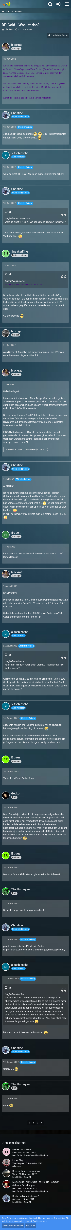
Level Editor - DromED (22, 1177)
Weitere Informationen (13, 1226)
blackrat (9, 29)
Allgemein (16, 1166)
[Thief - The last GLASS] (6, 4)
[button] (66, 4)
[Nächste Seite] (41, 1123)
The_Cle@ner (18, 1163)
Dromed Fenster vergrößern (26, 1171)
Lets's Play (17, 1160)
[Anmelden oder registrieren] (58, 4)
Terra (14, 1174)
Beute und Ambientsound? (25, 1196)
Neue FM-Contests (21, 1149)
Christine (16, 1199)
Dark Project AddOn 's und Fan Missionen (30, 1155)
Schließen (30, 1226)
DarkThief (16, 1188)
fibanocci (16, 1152)
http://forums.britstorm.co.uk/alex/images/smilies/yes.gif (33, 949)
